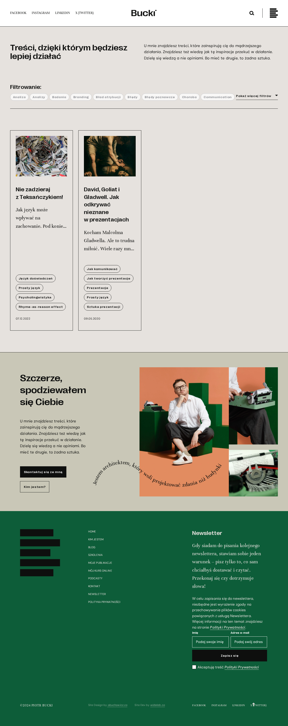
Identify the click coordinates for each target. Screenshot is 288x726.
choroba (189, 97)
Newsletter (97, 594)
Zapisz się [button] (230, 655)
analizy (39, 97)
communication (218, 97)
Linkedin (238, 705)
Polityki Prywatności (227, 627)
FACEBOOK (199, 705)
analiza (19, 97)
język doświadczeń (36, 278)
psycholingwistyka (35, 297)
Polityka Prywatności (104, 602)
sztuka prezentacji (103, 306)
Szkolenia (95, 555)
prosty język (29, 287)
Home (92, 531)
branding (81, 97)
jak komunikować (102, 269)
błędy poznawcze (160, 97)
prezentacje (97, 287)
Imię (195, 632)
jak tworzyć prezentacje (108, 278)
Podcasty (95, 578)
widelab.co (157, 705)
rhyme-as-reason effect (41, 306)
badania (59, 97)
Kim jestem (96, 539)
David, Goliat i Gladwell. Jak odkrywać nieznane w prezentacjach (106, 204)
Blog (91, 547)
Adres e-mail (240, 632)
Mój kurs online (100, 571)
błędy (132, 97)
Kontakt (94, 586)
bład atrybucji (108, 97)
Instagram (219, 705)
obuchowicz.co (117, 705)
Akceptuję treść (228, 667)
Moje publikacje (100, 563)
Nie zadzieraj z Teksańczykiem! (39, 193)
